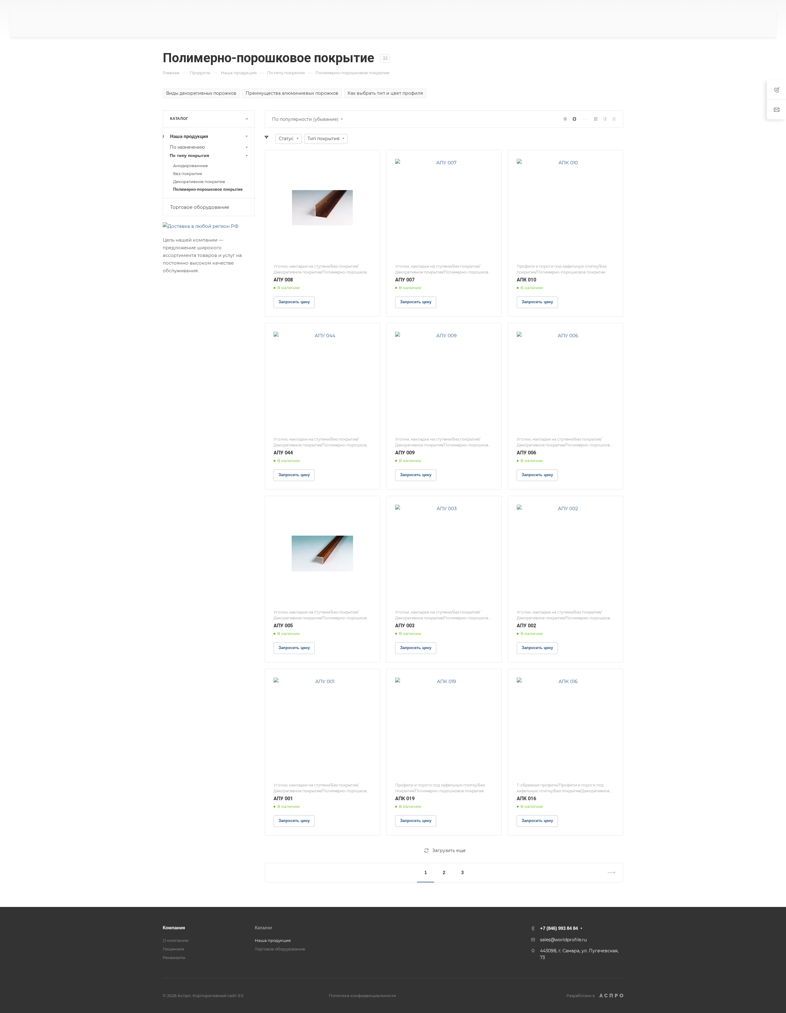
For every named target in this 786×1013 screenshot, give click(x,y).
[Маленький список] (565, 119)
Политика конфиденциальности (362, 995)
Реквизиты (174, 957)
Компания (174, 927)
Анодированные (190, 165)
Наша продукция (189, 136)
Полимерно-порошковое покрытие (208, 189)
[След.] (609, 872)
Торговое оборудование (199, 207)
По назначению (187, 147)
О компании (176, 940)
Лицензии (173, 948)
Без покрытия (187, 173)
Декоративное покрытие (199, 181)
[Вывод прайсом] (614, 119)
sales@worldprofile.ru (563, 939)
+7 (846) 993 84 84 (559, 928)
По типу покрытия (189, 155)
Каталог (263, 927)
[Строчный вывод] (604, 119)
